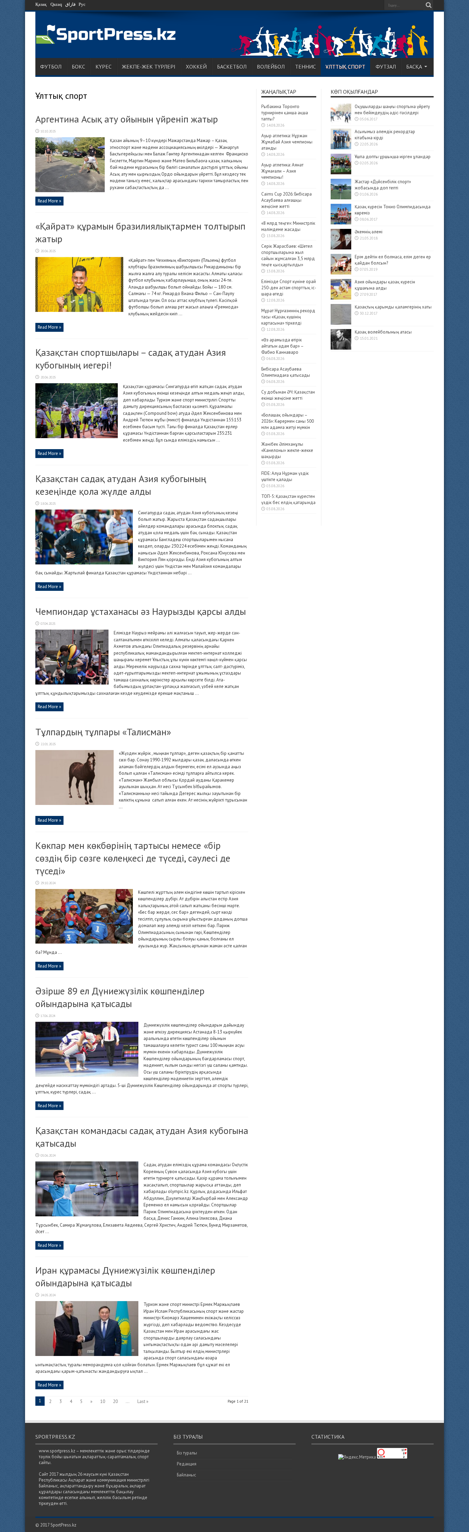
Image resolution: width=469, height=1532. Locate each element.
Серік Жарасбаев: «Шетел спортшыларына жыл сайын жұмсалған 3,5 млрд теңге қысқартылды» (288, 255)
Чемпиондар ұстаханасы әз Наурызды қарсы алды (140, 611)
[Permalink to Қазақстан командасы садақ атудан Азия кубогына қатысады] (86, 1215)
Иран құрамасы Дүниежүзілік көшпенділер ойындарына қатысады (125, 1276)
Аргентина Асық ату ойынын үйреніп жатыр (126, 119)
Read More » (49, 201)
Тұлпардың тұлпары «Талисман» (103, 731)
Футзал (386, 66)
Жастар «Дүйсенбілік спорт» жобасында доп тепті (383, 185)
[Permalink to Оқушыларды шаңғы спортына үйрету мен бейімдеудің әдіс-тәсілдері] (341, 123)
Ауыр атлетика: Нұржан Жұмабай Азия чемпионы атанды (286, 142)
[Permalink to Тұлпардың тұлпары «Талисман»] (74, 803)
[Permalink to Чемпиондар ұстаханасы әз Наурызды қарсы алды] (71, 683)
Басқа (414, 66)
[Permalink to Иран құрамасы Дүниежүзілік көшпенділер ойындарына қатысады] (86, 1354)
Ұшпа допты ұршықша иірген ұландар (393, 157)
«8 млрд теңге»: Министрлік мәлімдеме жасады (288, 226)
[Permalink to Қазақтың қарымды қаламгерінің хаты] (341, 323)
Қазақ (40, 4)
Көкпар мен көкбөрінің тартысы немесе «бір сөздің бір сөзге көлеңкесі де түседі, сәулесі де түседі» (132, 858)
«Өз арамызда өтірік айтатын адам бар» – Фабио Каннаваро (282, 346)
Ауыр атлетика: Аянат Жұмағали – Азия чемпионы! (282, 171)
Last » (142, 1401)
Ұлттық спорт (345, 66)
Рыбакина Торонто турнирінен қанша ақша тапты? (284, 113)
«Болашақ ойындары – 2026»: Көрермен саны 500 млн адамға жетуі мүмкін (287, 421)
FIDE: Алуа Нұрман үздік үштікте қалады (285, 476)
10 (102, 1401)
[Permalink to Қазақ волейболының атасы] (341, 348)
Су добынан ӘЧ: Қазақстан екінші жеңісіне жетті (288, 395)
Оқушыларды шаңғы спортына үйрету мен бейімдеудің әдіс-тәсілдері (392, 110)
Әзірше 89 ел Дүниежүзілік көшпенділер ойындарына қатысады (120, 997)
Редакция (186, 1464)
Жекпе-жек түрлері (148, 66)
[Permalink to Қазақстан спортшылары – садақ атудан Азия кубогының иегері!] (76, 437)
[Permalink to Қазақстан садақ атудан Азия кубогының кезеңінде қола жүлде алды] (84, 563)
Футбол (50, 66)
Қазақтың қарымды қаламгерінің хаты (393, 307)
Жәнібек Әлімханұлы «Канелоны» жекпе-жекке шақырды (287, 450)
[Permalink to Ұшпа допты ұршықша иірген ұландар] (341, 173)
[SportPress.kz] (107, 40)
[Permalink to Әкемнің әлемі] (341, 248)
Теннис (305, 66)
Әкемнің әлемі (368, 232)
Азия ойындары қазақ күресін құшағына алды (385, 285)
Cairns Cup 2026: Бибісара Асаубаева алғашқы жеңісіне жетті (286, 200)
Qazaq (56, 4)
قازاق (70, 4)
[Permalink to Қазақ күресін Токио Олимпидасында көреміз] (341, 223)
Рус (82, 4)
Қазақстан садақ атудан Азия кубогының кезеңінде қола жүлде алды (120, 485)
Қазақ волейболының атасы (383, 332)
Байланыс (186, 1475)
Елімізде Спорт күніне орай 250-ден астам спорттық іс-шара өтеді (288, 288)
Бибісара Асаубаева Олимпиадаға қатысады (285, 372)
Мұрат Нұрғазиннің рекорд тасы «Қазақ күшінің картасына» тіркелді (288, 317)
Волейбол (271, 66)
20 (115, 1401)
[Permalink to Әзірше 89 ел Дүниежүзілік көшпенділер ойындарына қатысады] (86, 1075)
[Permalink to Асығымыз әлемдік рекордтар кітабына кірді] (341, 148)
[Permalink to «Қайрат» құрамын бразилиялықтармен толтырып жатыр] (79, 310)
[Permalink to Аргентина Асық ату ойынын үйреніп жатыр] (70, 191)
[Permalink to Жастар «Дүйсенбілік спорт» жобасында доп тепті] (341, 198)
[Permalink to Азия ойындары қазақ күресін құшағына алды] (341, 298)
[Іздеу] (428, 5)
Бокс (78, 66)
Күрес (103, 66)
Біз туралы (187, 1453)
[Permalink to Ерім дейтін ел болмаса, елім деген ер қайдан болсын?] (341, 273)
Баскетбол (232, 66)
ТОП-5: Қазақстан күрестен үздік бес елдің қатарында (288, 499)
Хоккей (196, 66)
